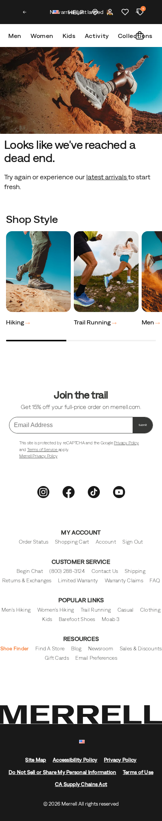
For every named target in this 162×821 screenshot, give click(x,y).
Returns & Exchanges (27, 580)
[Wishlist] (125, 12)
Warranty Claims (124, 580)
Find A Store (49, 648)
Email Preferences (96, 658)
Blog (76, 648)
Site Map (35, 760)
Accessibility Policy (75, 760)
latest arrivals (107, 177)
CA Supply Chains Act (81, 784)
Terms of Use (138, 772)
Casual (126, 610)
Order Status (33, 542)
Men (14, 35)
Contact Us (105, 571)
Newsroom (100, 648)
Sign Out (132, 542)
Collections (135, 35)
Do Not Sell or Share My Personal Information (62, 772)
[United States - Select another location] (56, 13)
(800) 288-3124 (67, 571)
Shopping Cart (72, 542)
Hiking (15, 322)
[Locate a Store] (94, 12)
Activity (97, 35)
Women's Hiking (55, 610)
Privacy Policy (126, 443)
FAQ (155, 580)
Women (42, 35)
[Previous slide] (24, 12)
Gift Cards (57, 658)
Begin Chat (30, 571)
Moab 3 (111, 619)
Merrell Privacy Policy (38, 456)
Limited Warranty (78, 580)
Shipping (135, 571)
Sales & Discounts (141, 648)
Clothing (150, 610)
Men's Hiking (16, 610)
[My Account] (110, 12)
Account (106, 542)
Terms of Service (42, 449)
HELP (76, 12)
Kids (69, 35)
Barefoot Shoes (77, 619)
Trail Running (93, 322)
